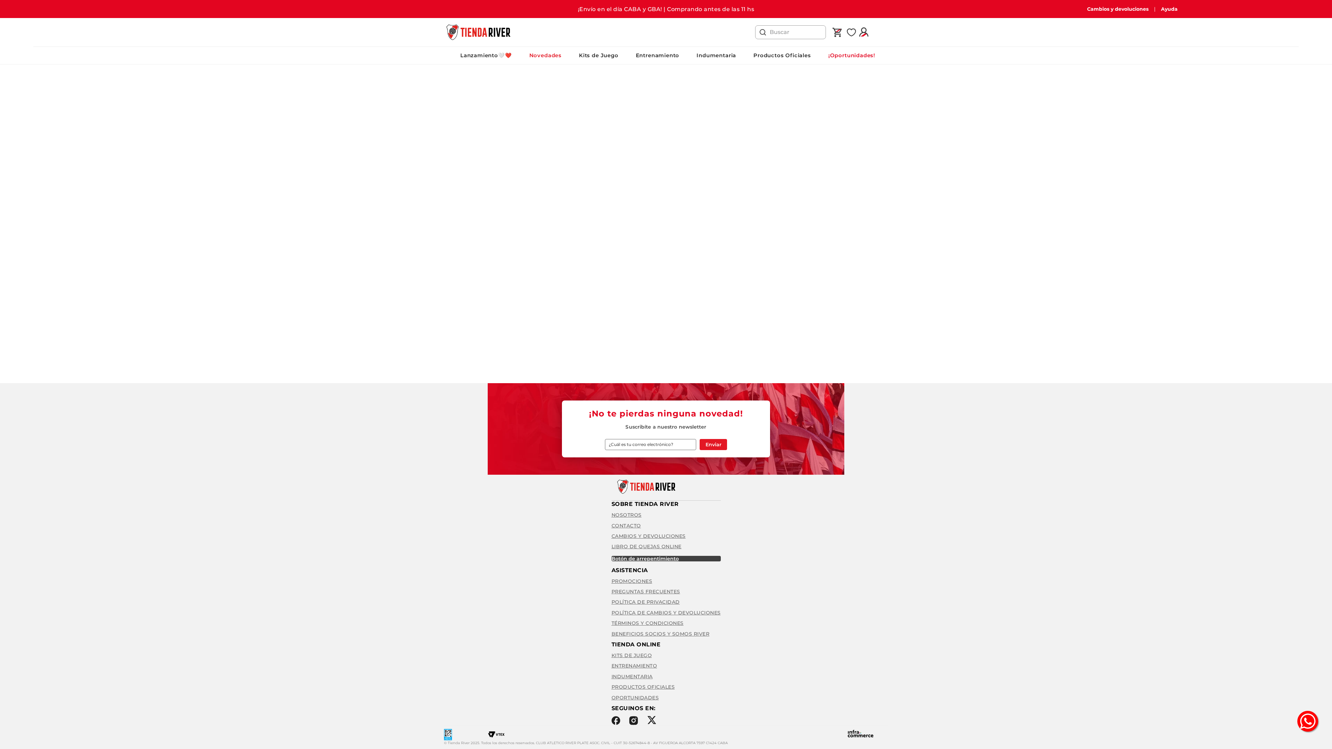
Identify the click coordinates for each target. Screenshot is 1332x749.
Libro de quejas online (647, 546)
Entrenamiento (658, 55)
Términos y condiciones (648, 623)
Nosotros (627, 515)
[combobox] (790, 32)
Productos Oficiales (782, 55)
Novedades (545, 55)
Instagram (633, 720)
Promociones (632, 581)
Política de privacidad (646, 602)
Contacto (626, 526)
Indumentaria (716, 55)
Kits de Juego (598, 55)
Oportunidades (635, 698)
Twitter (651, 720)
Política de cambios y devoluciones (666, 613)
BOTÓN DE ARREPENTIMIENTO (645, 558)
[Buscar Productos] (762, 32)
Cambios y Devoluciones (649, 536)
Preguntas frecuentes (646, 591)
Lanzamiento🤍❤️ (486, 55)
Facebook (616, 720)
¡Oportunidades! (851, 55)
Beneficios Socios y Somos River (661, 634)
